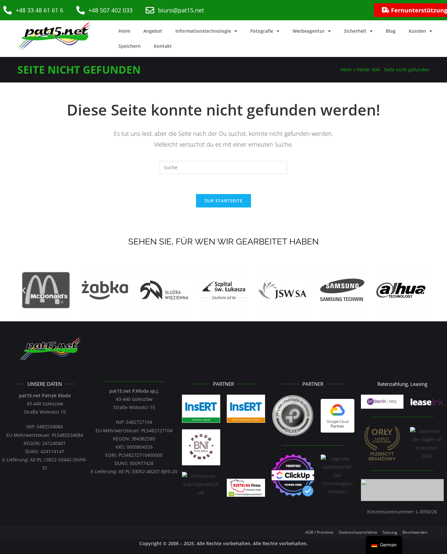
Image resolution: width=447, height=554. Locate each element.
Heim (124, 31)
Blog (391, 31)
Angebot (152, 31)
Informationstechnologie (203, 31)
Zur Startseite (223, 201)
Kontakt (163, 46)
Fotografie (261, 31)
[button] (24, 290)
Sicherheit (355, 31)
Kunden (417, 31)
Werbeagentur (309, 31)
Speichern (129, 46)
